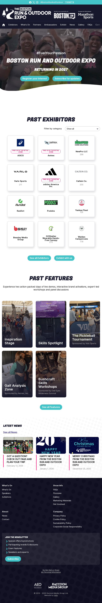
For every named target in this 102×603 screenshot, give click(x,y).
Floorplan (57, 493)
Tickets (69, 2)
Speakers (6, 493)
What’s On (25, 25)
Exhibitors (13, 25)
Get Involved (59, 504)
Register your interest (34, 78)
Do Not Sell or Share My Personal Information (51, 571)
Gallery (81, 25)
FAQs (90, 25)
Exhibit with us (64, 258)
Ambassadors (50, 25)
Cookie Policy (59, 519)
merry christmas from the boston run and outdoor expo (84, 460)
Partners (37, 25)
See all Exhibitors (39, 258)
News (72, 25)
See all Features (51, 407)
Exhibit (63, 25)
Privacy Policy (59, 516)
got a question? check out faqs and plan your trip (19, 459)
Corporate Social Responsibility (67, 526)
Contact (5, 519)
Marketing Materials (62, 500)
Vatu (56, 595)
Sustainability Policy (62, 523)
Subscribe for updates (67, 78)
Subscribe (13, 559)
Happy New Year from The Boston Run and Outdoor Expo (51, 460)
